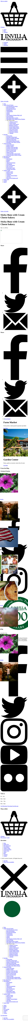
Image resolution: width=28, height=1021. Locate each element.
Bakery (8, 161)
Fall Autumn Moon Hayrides (12, 141)
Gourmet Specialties (10, 169)
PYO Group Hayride (11, 151)
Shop (4, 103)
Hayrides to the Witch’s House (13, 142)
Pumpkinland (9, 110)
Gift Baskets (9, 164)
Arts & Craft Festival (14, 124)
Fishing (8, 114)
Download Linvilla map (12, 806)
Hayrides (5, 134)
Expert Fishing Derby (14, 126)
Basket (5, 1006)
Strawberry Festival (13, 132)
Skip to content (4, 1)
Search (5, 182)
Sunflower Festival (13, 130)
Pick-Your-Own (7, 156)
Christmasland (9, 111)
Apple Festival (12, 123)
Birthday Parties (10, 146)
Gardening (8, 174)
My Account (6, 1009)
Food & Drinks (9, 116)
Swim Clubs (6, 179)
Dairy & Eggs (9, 166)
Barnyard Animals (10, 107)
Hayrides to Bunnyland (11, 137)
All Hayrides (9, 135)
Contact (5, 180)
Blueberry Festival (13, 125)
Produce (8, 160)
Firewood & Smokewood (12, 178)
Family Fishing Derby (14, 128)
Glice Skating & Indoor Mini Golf (14, 115)
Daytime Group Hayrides (12, 148)
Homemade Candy (10, 167)
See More (5, 428)
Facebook (5, 42)
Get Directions (4, 806)
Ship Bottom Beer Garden (12, 117)
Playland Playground (11, 109)
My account (3, 837)
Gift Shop (8, 176)
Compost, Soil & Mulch (11, 175)
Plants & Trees (9, 173)
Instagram (5, 45)
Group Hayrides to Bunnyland (13, 153)
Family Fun (6, 844)
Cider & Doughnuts (10, 162)
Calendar (5, 32)
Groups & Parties (7, 143)
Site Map (5, 860)
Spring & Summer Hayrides (12, 138)
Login (8, 837)
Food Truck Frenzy (13, 129)
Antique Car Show (13, 121)
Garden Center (6, 170)
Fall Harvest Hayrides (11, 139)
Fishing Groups (9, 152)
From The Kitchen (10, 165)
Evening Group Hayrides (12, 147)
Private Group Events (11, 150)
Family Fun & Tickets (8, 105)
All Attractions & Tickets (12, 106)
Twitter (5, 43)
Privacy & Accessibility (8, 862)
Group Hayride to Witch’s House (13, 155)
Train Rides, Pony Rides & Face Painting (15, 119)
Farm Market (6, 157)
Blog (4, 30)
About (4, 29)
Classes (8, 112)
